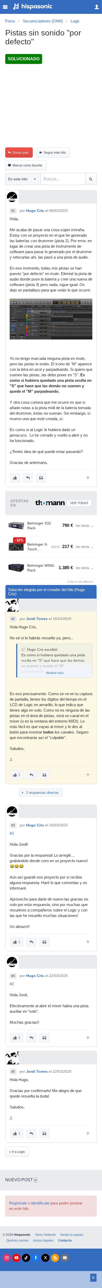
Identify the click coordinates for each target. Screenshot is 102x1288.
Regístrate (18, 1203)
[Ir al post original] (23, 649)
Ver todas (79, 503)
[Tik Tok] (26, 1258)
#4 (13, 976)
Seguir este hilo (55, 152)
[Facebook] (36, 1258)
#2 (13, 619)
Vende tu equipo (71, 1235)
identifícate (40, 1203)
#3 (13, 825)
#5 (13, 1072)
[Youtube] (16, 1258)
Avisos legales (43, 1240)
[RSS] (55, 1258)
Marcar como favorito (27, 165)
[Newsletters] (65, 1258)
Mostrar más (55, 673)
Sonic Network (45, 1235)
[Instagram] (7, 1258)
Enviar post (21, 152)
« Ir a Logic (17, 1152)
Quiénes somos (17, 1240)
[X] (45, 1258)
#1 (13, 211)
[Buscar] (91, 179)
